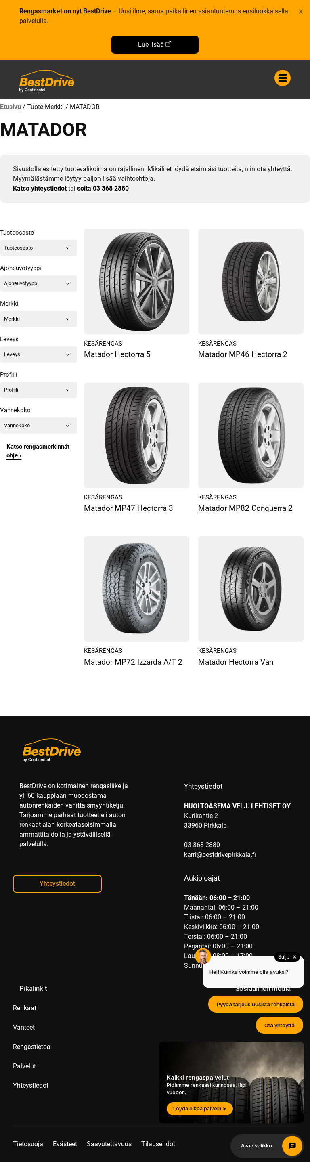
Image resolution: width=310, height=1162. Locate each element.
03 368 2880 (202, 845)
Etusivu (10, 107)
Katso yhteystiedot (40, 188)
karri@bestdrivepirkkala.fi (220, 854)
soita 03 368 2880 (103, 188)
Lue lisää (151, 44)
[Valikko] (282, 78)
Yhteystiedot (57, 883)
